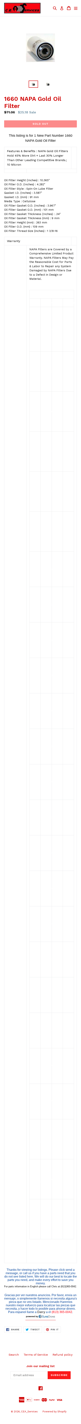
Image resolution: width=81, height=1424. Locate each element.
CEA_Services (29, 1411)
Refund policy (63, 1354)
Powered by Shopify (54, 1411)
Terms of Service (36, 1354)
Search (14, 1354)
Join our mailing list (40, 1366)
